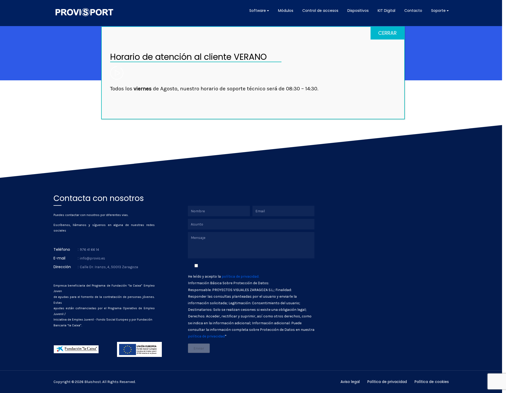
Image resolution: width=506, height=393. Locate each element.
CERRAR (387, 33)
